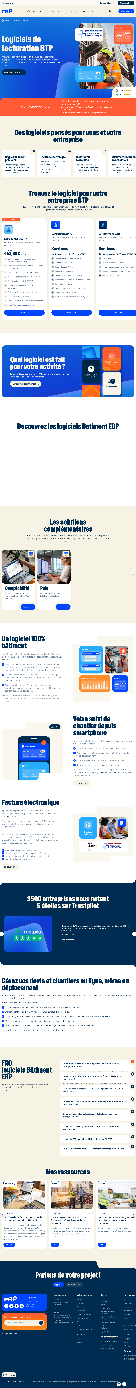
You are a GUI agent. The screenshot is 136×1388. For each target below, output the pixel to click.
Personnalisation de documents (107, 1313)
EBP (78, 1339)
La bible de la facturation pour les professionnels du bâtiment (23, 1219)
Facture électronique (37, 11)
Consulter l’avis (67, 934)
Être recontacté (74, 1284)
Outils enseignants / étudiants (107, 1327)
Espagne (127, 1339)
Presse (79, 1342)
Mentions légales (38, 1382)
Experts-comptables (84, 1314)
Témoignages (128, 1329)
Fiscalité (56, 1312)
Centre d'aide (105, 1308)
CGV (28, 1382)
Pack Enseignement (83, 1318)
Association (81, 1311)
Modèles (127, 1318)
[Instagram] (22, 1306)
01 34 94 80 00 (129, 1359)
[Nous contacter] (124, 1384)
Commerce (81, 1303)
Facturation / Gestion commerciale (61, 1304)
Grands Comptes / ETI (84, 1329)
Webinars (127, 1307)
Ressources (88, 11)
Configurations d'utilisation (76, 1382)
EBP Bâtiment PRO (109, 772)
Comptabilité (58, 1299)
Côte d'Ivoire (128, 1346)
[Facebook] (16, 1306)
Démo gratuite (126, 11)
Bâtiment (80, 1299)
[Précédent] (2, 574)
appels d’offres (43, 675)
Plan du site (92, 1382)
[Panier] (115, 11)
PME (78, 1326)
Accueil (15, 20)
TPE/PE (79, 1322)
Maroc (126, 1342)
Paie (55, 1308)
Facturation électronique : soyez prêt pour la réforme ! (63, 1316)
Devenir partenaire (8, 3)
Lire (54, 1245)
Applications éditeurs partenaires (108, 1318)
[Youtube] (11, 1306)
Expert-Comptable (107, 1345)
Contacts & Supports (107, 3)
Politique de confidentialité (56, 1382)
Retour (5, 21)
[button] (132, 1061)
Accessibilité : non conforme (108, 1382)
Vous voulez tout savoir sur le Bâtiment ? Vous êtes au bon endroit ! (68, 1220)
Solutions (56, 11)
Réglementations (106, 1332)
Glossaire (127, 1322)
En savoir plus (82, 783)
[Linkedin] (6, 1306)
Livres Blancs (128, 1303)
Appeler (58, 1284)
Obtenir (9, 1245)
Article (54, 1183)
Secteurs (71, 11)
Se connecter (125, 3)
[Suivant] (133, 574)
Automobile (81, 1307)
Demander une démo (13, 72)
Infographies (128, 1311)
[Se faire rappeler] (119, 1384)
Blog (125, 1299)
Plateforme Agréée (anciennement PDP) (63, 1322)
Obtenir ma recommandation (26, 383)
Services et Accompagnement (107, 1300)
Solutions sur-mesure (108, 1323)
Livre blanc (9, 1183)
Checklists (127, 1314)
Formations (104, 1305)
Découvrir (24, 312)
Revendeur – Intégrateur (109, 1341)
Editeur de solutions (107, 1349)
